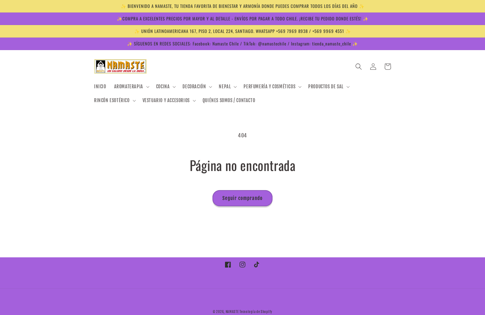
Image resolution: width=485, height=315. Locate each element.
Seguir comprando (242, 198)
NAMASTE (233, 312)
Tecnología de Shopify (256, 312)
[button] (131, 87)
